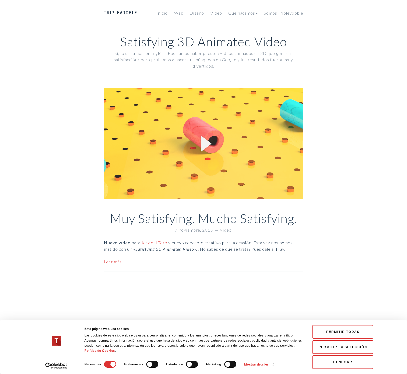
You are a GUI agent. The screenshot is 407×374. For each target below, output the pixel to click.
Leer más (113, 261)
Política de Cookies (99, 350)
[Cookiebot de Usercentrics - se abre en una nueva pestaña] (56, 366)
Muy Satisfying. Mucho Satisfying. (203, 218)
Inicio (162, 12)
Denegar (342, 362)
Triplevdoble (120, 13)
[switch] (152, 364)
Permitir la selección (343, 347)
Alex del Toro (154, 242)
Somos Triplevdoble (283, 12)
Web (178, 12)
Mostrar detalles (256, 364)
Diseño (197, 12)
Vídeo (216, 12)
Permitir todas (343, 332)
